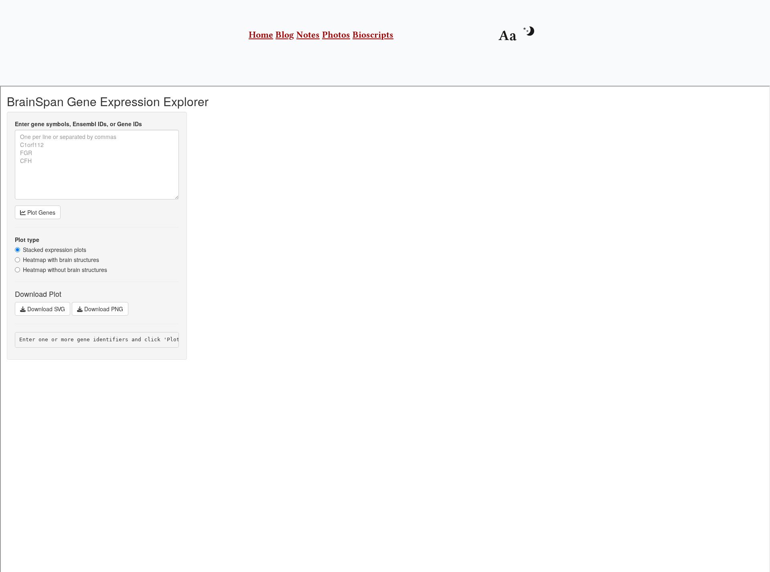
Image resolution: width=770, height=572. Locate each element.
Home (261, 35)
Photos (336, 35)
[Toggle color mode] (528, 31)
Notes (308, 35)
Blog (285, 35)
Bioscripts (373, 35)
